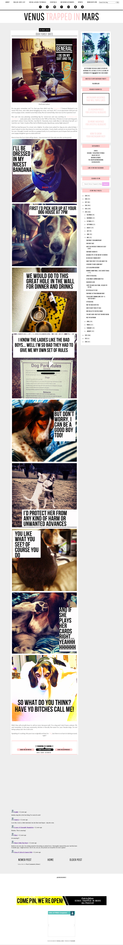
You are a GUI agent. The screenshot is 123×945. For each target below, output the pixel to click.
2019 (86, 196)
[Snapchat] (75, 7)
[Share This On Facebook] (44, 750)
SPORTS (96, 151)
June (88, 234)
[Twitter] (82, 7)
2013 (86, 335)
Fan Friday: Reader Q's (91, 252)
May (88, 237)
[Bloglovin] (47, 7)
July (88, 231)
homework (57, 108)
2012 (86, 338)
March (88, 325)
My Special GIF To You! (91, 290)
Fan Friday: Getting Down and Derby (95, 293)
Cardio (42, 752)
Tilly (50, 733)
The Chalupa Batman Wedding (95, 160)
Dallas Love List (19, 2)
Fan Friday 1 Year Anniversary (94, 240)
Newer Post (25, 859)
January (89, 331)
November (89, 218)
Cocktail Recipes (96, 162)
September (90, 224)
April (88, 321)
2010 (86, 342)
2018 (86, 199)
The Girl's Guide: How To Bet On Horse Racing (97, 314)
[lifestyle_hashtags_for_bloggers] (95, 128)
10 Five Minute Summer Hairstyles (95, 279)
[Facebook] (40, 7)
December (89, 215)
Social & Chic (60, 941)
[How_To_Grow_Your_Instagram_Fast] (95, 140)
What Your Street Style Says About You (96, 261)
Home (51, 859)
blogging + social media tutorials (96, 153)
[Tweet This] (25, 750)
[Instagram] (54, 7)
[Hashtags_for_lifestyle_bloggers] (95, 104)
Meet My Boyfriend (91, 317)
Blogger (73, 941)
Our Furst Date (90, 243)
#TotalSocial (89, 302)
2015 (86, 209)
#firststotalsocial (91, 276)
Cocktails (53, 2)
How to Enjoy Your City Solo (93, 308)
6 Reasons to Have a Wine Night (94, 264)
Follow (94, 84)
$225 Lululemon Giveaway (92, 267)
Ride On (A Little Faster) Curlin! (94, 311)
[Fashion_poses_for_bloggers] (95, 116)
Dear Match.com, (90, 282)
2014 (86, 212)
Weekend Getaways (67, 2)
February (89, 328)
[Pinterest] (61, 7)
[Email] (68, 7)
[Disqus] (50, 782)
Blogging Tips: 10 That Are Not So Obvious (97, 255)
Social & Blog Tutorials (37, 2)
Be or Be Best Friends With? (93, 258)
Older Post (76, 859)
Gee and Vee (48, 752)
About (7, 2)
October (89, 221)
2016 (86, 205)
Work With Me (92, 2)
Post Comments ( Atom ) (33, 864)
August (89, 228)
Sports (80, 2)
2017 (86, 202)
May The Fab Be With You (92, 305)
